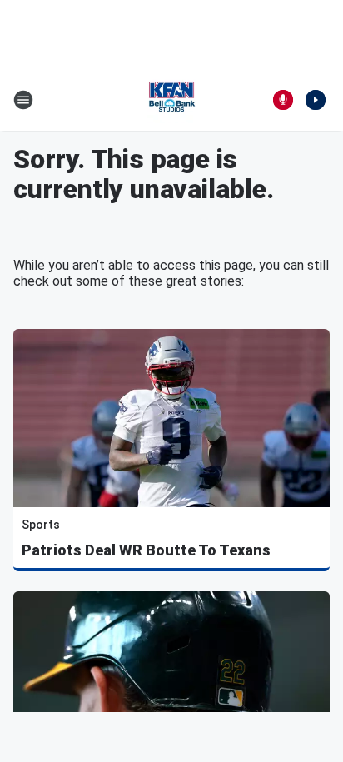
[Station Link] (171, 100)
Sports (41, 524)
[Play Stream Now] (316, 100)
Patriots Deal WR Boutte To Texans (146, 550)
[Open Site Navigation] (23, 100)
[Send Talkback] (283, 100)
